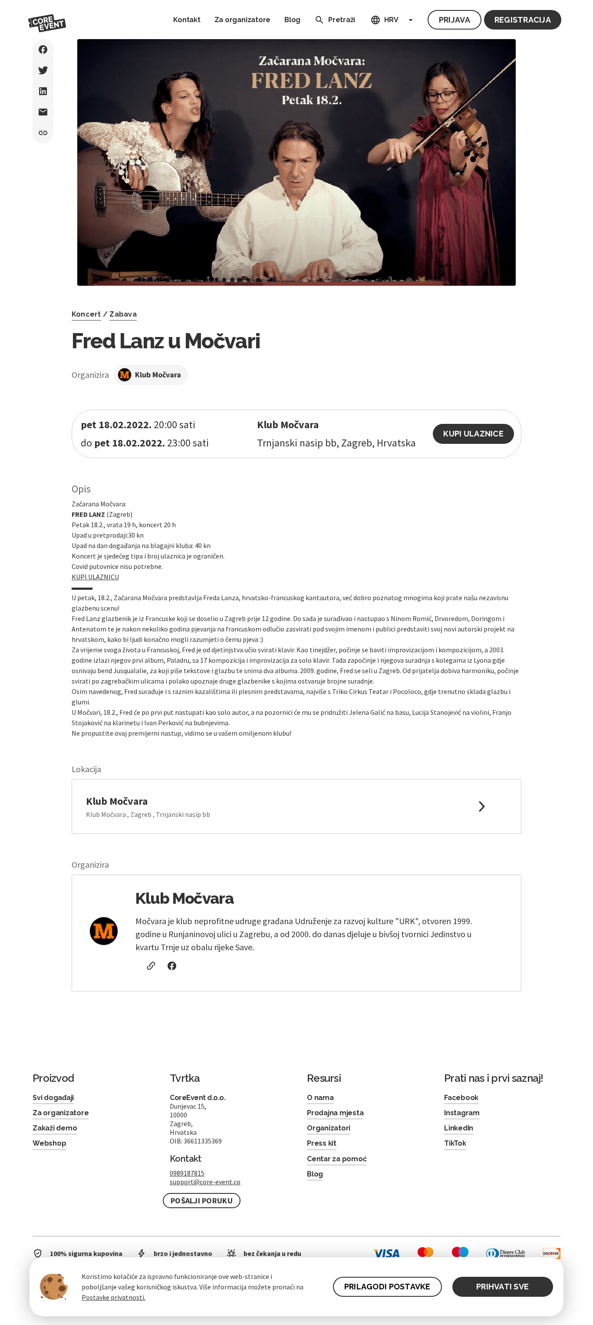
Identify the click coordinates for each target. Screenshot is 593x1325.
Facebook (461, 1098)
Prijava (454, 19)
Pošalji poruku (202, 1201)
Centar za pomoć (336, 1159)
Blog (292, 20)
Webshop (49, 1143)
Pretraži (341, 20)
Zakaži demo (55, 1128)
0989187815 (187, 1173)
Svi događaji (53, 1098)
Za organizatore (242, 20)
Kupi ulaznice (473, 433)
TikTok (455, 1143)
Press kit (321, 1143)
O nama (320, 1098)
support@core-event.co (205, 1181)
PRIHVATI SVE (502, 1286)
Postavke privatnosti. (113, 1297)
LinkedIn (458, 1128)
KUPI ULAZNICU (95, 576)
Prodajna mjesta (335, 1113)
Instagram (462, 1113)
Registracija (522, 19)
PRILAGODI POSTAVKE (387, 1286)
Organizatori (328, 1128)
